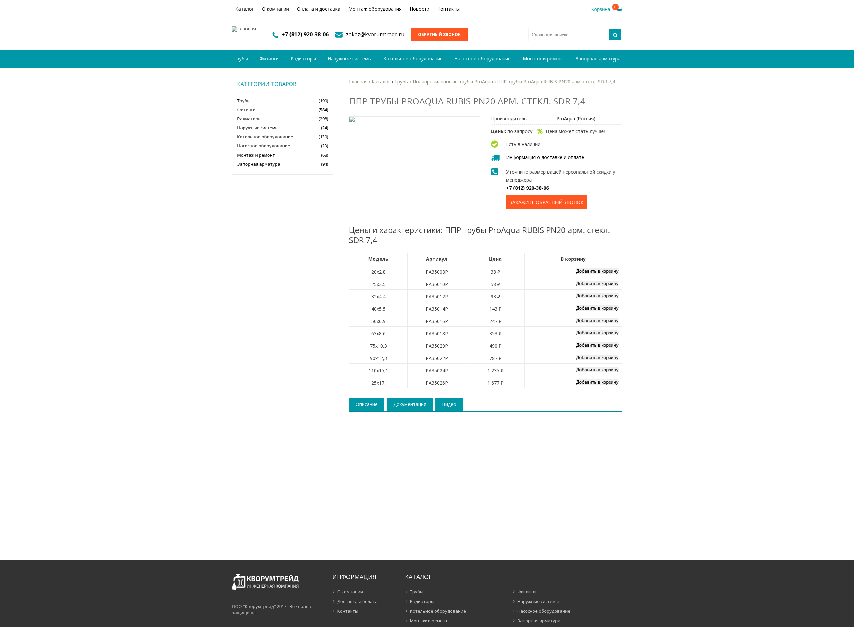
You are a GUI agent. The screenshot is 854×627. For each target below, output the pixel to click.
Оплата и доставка (318, 9)
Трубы (241, 58)
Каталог (244, 9)
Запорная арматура (598, 58)
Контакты (448, 9)
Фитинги (269, 58)
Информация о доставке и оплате (545, 157)
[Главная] (244, 29)
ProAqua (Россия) (575, 118)
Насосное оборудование (482, 58)
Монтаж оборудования (375, 9)
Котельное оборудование (413, 58)
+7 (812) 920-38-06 (305, 34)
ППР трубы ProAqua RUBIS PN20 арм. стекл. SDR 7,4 (556, 81)
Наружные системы (350, 58)
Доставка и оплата (357, 601)
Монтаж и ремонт (543, 58)
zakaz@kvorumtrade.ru (375, 34)
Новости (419, 9)
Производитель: (509, 118)
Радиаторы (303, 58)
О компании (275, 9)
